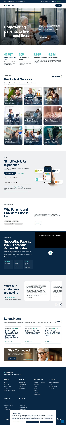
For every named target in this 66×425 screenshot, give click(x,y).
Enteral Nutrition (37, 394)
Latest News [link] (15, 328)
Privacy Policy (49, 418)
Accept (32, 421)
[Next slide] (60, 304)
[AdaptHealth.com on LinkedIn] (60, 419)
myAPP (50, 384)
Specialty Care (22, 388)
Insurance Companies (8, 405)
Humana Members (8, 403)
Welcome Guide (7, 409)
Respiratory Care (22, 384)
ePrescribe (6, 401)
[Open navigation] (4, 5)
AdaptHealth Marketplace (54, 382)
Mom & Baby (36, 384)
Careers (5, 382)
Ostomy (35, 386)
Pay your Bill (51, 388)
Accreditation (21, 401)
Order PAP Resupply (53, 386)
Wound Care (36, 390)
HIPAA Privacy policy (23, 407)
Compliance (21, 403)
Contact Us (6, 384)
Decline (46, 421)
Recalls (5, 407)
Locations (6, 388)
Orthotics (36, 392)
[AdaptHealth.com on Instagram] (57, 419)
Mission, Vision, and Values (9, 390)
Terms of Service (22, 409)
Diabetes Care (22, 382)
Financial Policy (22, 405)
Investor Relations (44, 1)
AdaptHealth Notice (10, 1)
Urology (35, 388)
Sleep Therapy (22, 386)
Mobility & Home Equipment (39, 382)
